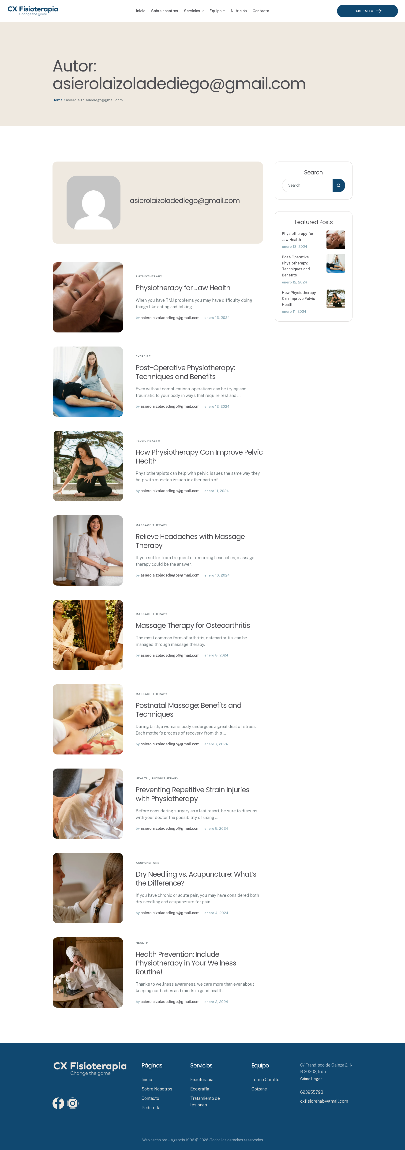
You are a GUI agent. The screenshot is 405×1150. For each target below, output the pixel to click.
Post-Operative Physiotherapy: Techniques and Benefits (185, 372)
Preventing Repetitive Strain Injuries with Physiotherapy (192, 794)
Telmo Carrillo (265, 1079)
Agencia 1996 (182, 1140)
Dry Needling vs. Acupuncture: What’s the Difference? (196, 878)
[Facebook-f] (58, 1103)
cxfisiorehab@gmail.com (324, 1101)
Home (57, 100)
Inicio (147, 1079)
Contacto (150, 1098)
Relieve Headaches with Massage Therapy (190, 541)
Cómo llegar (311, 1079)
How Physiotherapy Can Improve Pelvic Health (199, 456)
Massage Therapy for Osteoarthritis (194, 625)
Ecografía (199, 1088)
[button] (392, 1130)
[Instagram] (73, 1103)
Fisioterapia (201, 1079)
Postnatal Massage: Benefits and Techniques (188, 709)
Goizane (259, 1088)
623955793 (311, 1092)
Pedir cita (151, 1107)
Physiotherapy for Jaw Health (183, 288)
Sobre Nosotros (157, 1088)
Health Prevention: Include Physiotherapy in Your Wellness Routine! (186, 963)
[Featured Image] (88, 297)
